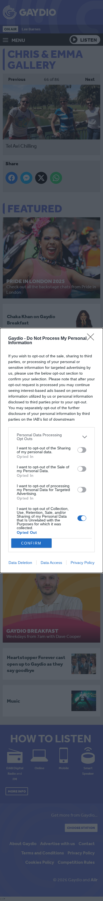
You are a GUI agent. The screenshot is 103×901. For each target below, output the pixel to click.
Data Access (51, 562)
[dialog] (51, 450)
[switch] (81, 450)
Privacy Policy (82, 562)
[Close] (92, 338)
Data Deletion (20, 562)
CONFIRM (31, 543)
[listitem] (51, 437)
